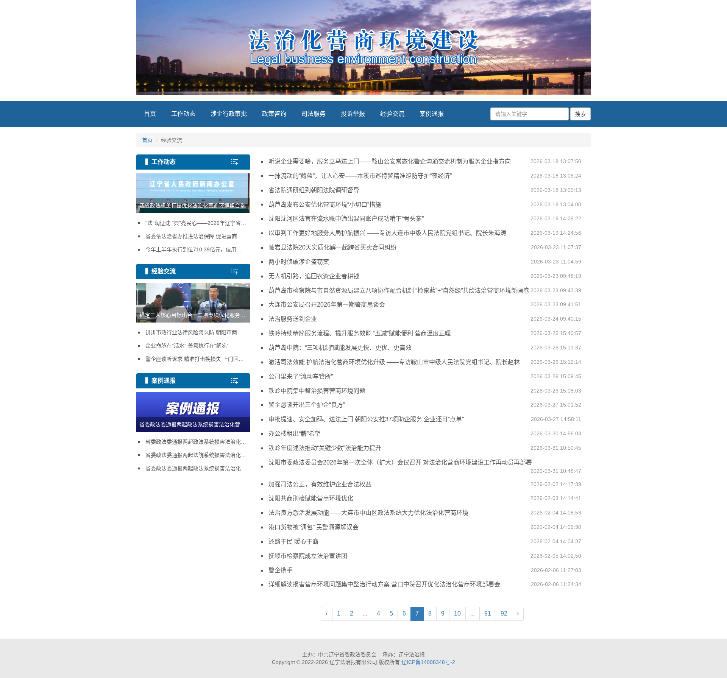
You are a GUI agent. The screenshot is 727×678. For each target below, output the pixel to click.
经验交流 (392, 114)
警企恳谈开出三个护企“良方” (424, 405)
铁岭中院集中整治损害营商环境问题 (424, 391)
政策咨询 (274, 114)
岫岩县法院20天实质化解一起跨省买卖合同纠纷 (424, 247)
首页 (150, 114)
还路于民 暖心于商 (424, 541)
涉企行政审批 (229, 114)
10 (457, 613)
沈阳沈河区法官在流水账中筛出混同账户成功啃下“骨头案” (424, 218)
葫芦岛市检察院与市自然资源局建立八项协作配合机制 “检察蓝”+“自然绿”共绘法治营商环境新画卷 (424, 290)
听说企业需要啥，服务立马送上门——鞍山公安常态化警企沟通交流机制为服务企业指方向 (424, 161)
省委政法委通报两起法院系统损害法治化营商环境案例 (197, 455)
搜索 (580, 114)
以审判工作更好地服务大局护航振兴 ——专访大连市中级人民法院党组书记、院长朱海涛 (424, 233)
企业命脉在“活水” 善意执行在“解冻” (187, 346)
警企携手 (424, 570)
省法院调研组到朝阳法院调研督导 (424, 190)
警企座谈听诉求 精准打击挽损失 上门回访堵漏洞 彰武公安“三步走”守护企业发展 (197, 359)
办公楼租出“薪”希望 (424, 433)
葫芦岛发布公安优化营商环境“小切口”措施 (424, 204)
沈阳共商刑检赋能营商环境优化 (424, 498)
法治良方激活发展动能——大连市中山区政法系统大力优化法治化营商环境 (424, 513)
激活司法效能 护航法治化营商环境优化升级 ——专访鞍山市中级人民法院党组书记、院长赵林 (424, 362)
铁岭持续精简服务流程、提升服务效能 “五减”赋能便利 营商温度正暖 (424, 333)
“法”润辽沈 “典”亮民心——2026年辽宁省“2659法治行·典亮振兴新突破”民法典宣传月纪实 (197, 223)
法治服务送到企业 (424, 319)
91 (487, 613)
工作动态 (183, 114)
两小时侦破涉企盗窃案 (424, 262)
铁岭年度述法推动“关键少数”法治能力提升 (424, 448)
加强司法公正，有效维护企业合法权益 (424, 484)
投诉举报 (353, 114)
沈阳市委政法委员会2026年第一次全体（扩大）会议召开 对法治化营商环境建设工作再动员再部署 (424, 466)
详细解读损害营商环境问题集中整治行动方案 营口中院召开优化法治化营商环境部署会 (424, 584)
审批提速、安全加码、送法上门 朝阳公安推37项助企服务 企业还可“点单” (424, 419)
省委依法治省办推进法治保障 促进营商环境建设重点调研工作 (197, 236)
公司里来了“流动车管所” (424, 376)
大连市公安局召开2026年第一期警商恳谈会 (424, 304)
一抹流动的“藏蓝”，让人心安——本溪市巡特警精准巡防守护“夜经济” (424, 176)
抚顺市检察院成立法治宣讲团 (424, 556)
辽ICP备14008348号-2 (428, 662)
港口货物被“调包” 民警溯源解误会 (424, 527)
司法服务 (313, 114)
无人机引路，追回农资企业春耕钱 (424, 276)
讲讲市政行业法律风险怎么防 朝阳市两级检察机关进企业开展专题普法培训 (197, 332)
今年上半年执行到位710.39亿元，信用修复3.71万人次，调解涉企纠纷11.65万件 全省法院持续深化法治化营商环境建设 (197, 249)
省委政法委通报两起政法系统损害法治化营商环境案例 (197, 442)
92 (504, 613)
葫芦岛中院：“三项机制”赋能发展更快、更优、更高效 (424, 347)
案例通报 (432, 114)
